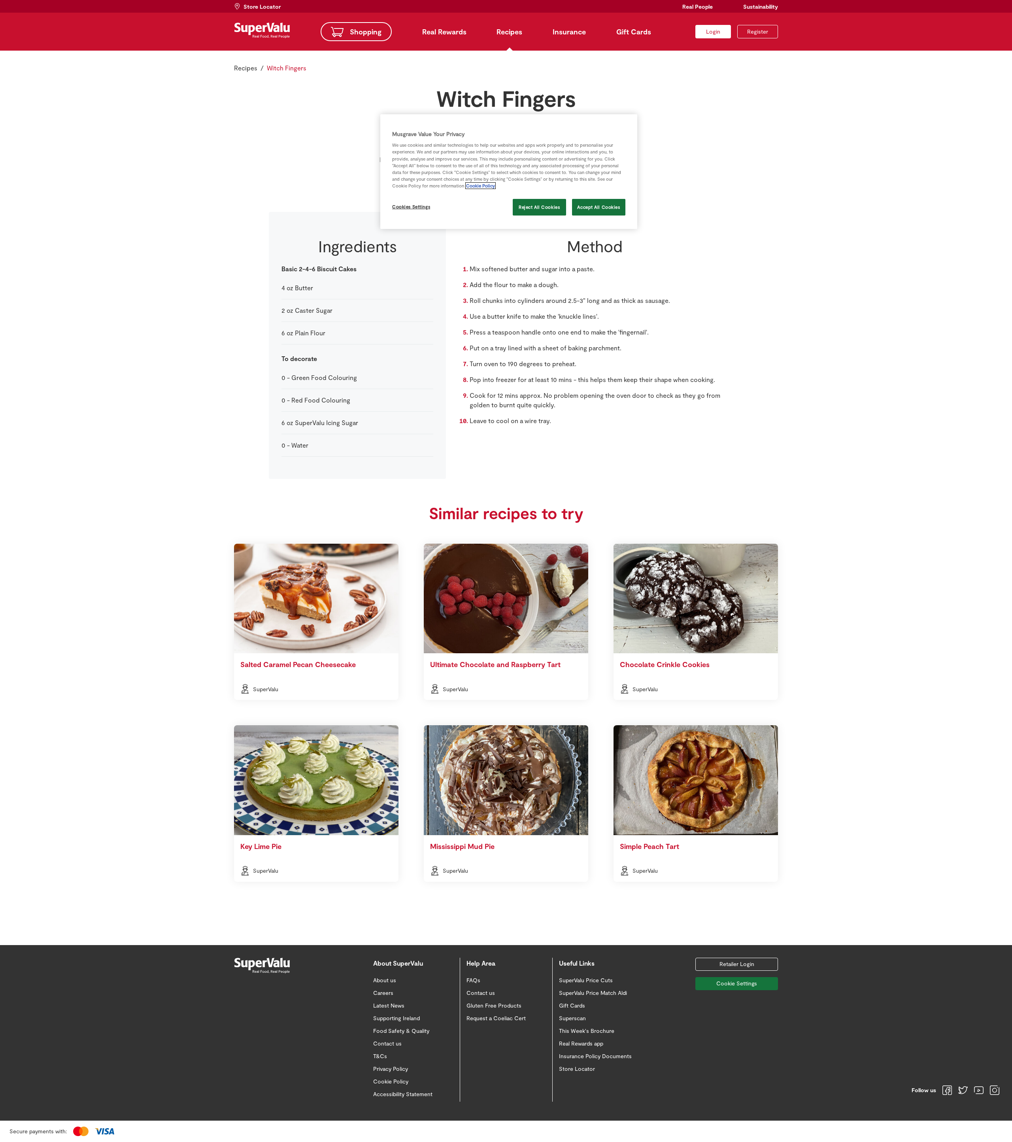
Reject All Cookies (539, 207)
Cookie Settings (736, 983)
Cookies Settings (411, 206)
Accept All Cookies (598, 207)
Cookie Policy (480, 185)
